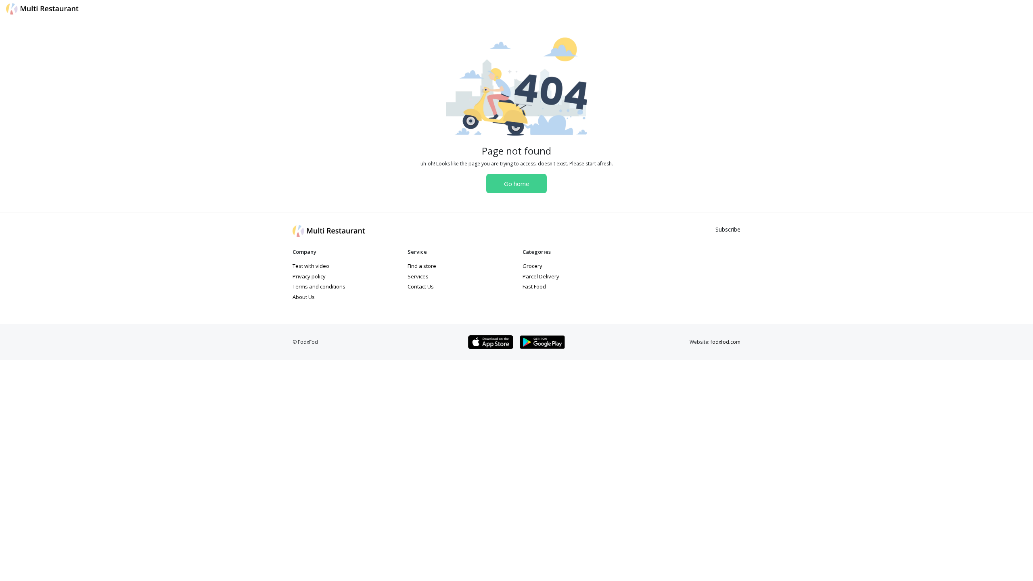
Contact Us (421, 286)
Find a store (422, 266)
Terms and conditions (319, 286)
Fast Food (534, 286)
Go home (516, 184)
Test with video (311, 266)
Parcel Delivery (541, 276)
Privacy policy (309, 276)
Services (418, 276)
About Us (304, 297)
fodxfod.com (725, 342)
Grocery (532, 266)
